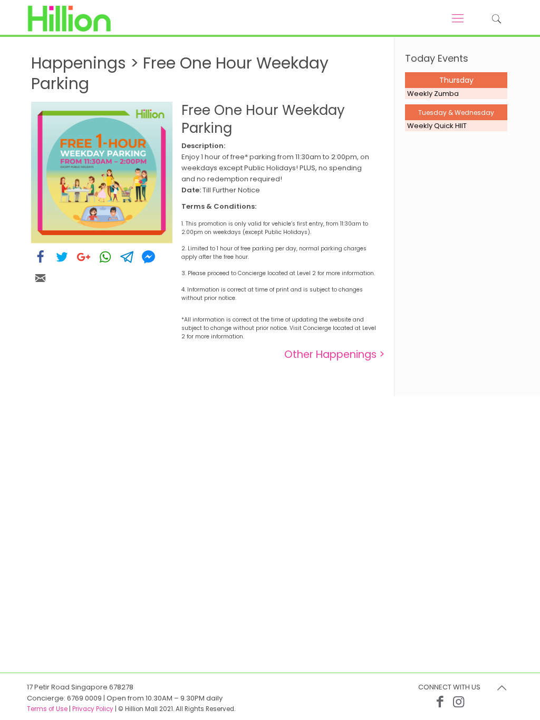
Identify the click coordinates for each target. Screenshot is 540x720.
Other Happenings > (334, 354)
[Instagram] (458, 702)
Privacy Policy (92, 709)
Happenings (78, 63)
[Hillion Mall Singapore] (69, 18)
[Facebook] (440, 702)
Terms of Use (47, 709)
